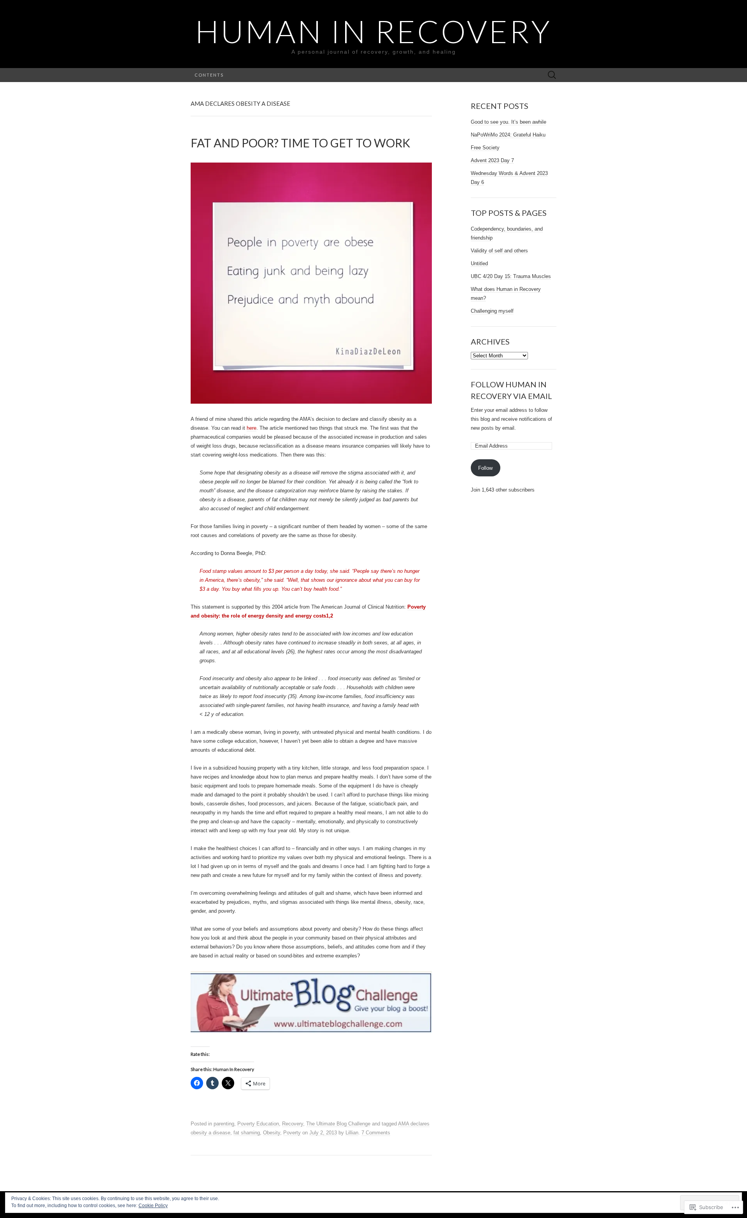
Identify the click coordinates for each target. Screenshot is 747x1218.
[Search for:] (552, 75)
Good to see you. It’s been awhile (508, 122)
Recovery (292, 1124)
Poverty (292, 1133)
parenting (224, 1124)
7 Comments (375, 1133)
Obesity (271, 1133)
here (251, 428)
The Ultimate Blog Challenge (338, 1124)
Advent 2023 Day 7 (492, 160)
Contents (209, 74)
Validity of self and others (499, 251)
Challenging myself (492, 311)
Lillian (351, 1133)
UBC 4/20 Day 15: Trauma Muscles (511, 276)
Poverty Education (258, 1124)
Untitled (479, 263)
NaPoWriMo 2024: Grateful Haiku (508, 135)
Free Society (485, 147)
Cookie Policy (153, 1205)
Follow (485, 468)
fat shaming (246, 1133)
